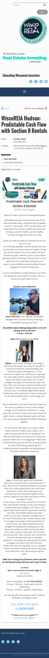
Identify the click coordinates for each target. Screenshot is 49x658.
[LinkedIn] (41, 81)
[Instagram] (46, 81)
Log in (42, 12)
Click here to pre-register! (24, 209)
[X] (36, 81)
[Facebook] (30, 81)
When (3, 139)
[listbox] (36, 108)
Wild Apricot (26, 655)
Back (7, 108)
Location (5, 145)
